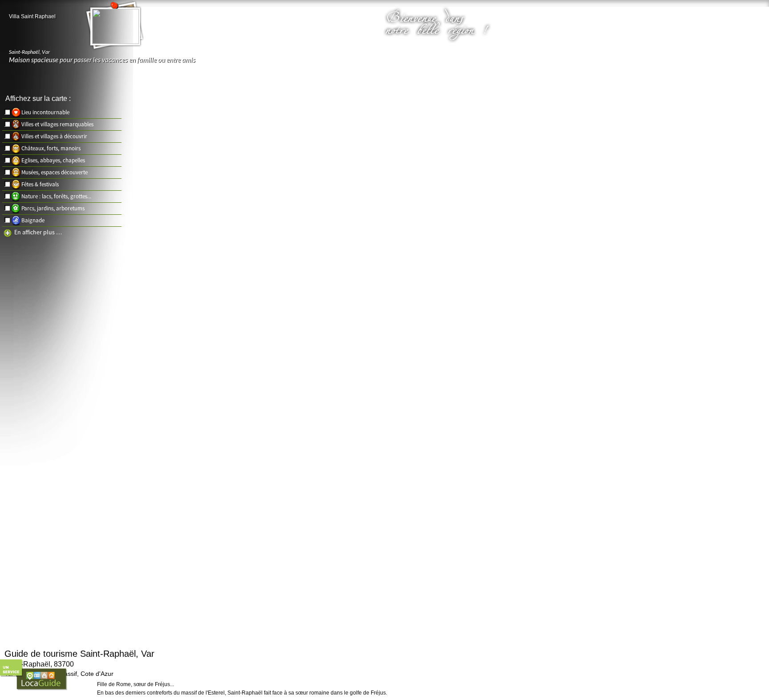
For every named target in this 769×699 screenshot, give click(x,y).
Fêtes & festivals (40, 184)
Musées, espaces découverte (54, 172)
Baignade (33, 220)
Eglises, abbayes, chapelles (53, 160)
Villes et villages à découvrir (54, 136)
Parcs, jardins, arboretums (53, 208)
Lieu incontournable (45, 112)
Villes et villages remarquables (57, 124)
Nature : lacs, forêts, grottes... (56, 196)
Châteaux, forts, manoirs (51, 148)
